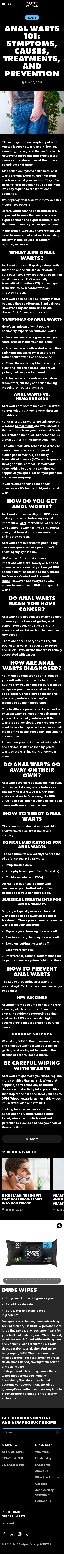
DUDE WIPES (19, 1289)
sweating (8, 151)
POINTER (45, 1544)
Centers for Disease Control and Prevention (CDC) (30, 576)
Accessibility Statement (44, 1492)
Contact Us (43, 1501)
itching (51, 146)
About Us (41, 1471)
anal (23, 523)
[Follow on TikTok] (28, 1534)
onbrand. (8, 1523)
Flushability (43, 1458)
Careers (41, 1483)
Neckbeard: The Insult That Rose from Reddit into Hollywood (22, 1199)
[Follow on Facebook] (4, 1534)
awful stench (50, 151)
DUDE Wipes (10, 1098)
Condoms (36, 1041)
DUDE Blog (42, 1464)
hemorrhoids (11, 410)
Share (34, 1139)
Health (32, 17)
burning (22, 151)
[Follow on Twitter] (12, 1534)
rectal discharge (31, 387)
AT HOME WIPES (13, 1451)
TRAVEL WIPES (12, 1458)
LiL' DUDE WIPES (13, 1464)
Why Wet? (42, 1451)
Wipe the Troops (47, 1477)
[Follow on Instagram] (20, 1534)
